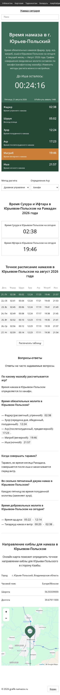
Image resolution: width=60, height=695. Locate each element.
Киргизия (19, 3)
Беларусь (43, 3)
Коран (53, 689)
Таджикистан (31, 3)
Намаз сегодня (30, 10)
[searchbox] (30, 17)
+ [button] (6, 611)
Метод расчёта (9, 180)
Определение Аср (40, 180)
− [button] (6, 618)
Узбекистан (7, 3)
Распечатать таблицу (30, 343)
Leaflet (41, 664)
